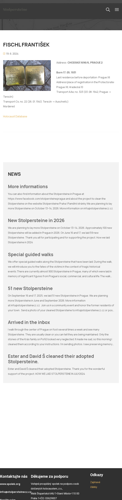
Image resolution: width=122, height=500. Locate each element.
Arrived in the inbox (29, 322)
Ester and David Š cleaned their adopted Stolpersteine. (51, 359)
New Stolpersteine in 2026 (36, 220)
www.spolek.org (10, 484)
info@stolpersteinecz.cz (15, 492)
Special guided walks (30, 254)
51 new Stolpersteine (30, 288)
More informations (28, 186)
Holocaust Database (15, 116)
